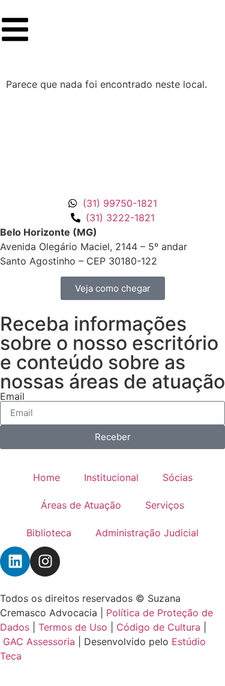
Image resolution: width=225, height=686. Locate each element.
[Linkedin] (15, 562)
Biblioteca (48, 533)
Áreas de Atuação (81, 505)
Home (46, 477)
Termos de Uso (72, 627)
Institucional (111, 477)
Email (12, 396)
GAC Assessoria (39, 641)
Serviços (164, 505)
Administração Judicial (147, 533)
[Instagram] (45, 562)
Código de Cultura (158, 627)
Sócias (178, 477)
